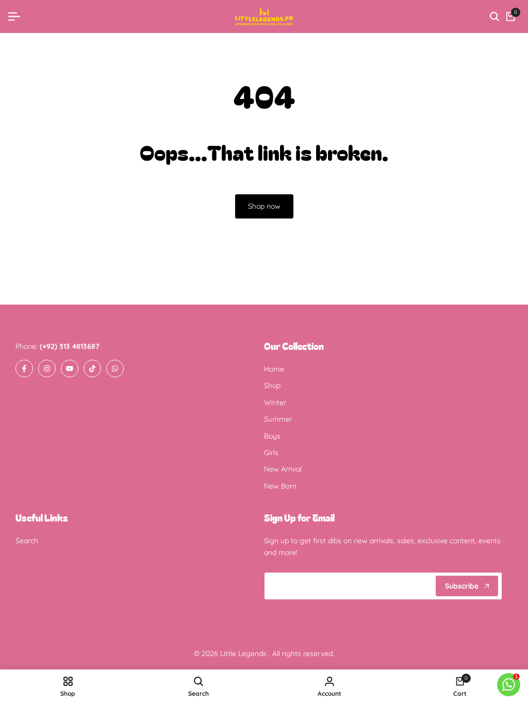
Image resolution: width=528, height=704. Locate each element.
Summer (278, 419)
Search (26, 540)
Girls (271, 452)
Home (274, 369)
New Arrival (283, 469)
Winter (275, 402)
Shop (272, 385)
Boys (272, 436)
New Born (280, 486)
